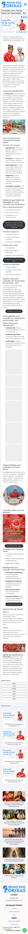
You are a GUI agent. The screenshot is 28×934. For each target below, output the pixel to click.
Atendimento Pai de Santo (14, 311)
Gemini (14, 693)
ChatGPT (14, 683)
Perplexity (14, 688)
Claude (14, 686)
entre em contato (16, 672)
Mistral (14, 699)
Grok (14, 696)
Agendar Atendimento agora (14, 546)
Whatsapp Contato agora (14, 604)
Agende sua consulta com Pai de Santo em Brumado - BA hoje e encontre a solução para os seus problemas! (14, 225)
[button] (25, 4)
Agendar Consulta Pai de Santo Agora (14, 260)
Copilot (14, 691)
